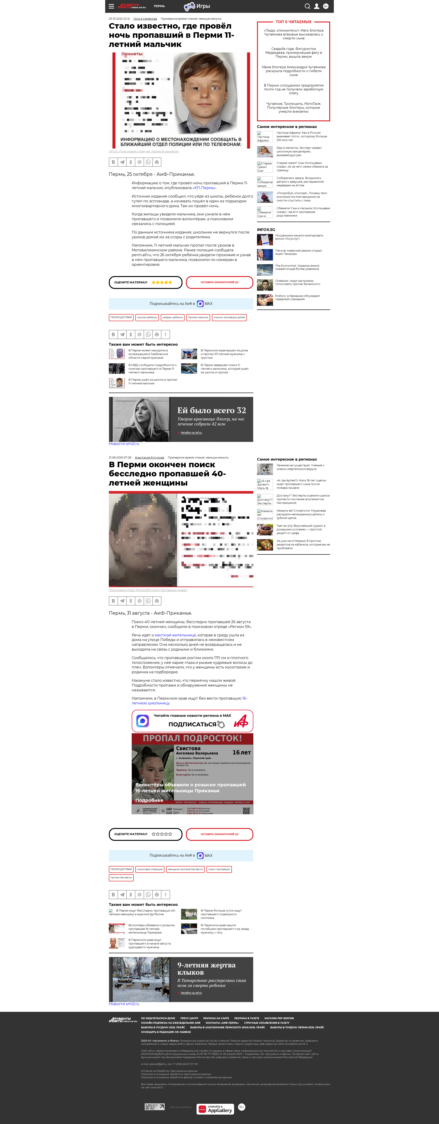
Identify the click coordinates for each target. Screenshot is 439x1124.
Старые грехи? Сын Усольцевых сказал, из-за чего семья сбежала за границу (302, 166)
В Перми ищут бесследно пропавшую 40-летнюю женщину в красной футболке (142, 912)
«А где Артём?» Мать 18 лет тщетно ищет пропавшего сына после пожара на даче (301, 484)
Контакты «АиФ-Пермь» (222, 1022)
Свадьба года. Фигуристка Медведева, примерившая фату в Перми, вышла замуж (293, 53)
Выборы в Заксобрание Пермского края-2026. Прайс (227, 1027)
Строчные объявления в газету (266, 1022)
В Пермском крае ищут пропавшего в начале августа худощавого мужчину (149, 943)
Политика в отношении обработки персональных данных (176, 1074)
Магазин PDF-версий (279, 1018)
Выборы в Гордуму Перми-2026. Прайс (297, 1027)
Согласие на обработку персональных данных (169, 1071)
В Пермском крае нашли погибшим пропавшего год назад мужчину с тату (225, 928)
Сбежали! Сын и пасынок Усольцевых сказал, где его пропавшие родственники (303, 211)
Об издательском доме (158, 1018)
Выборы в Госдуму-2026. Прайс (163, 1027)
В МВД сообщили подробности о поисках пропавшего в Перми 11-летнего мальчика (152, 368)
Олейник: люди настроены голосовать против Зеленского (297, 282)
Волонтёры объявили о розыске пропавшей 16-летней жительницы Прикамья (190, 787)
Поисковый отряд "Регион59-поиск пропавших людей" (148, 590)
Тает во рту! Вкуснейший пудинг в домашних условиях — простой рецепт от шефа (301, 529)
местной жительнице (175, 635)
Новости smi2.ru (124, 444)
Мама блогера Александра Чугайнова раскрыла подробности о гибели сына (294, 71)
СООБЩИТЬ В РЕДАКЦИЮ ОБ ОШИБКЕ (166, 1032)
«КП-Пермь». (205, 188)
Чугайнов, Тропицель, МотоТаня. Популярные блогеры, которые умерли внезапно (293, 108)
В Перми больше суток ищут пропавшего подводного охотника (221, 914)
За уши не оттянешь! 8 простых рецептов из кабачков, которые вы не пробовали (303, 544)
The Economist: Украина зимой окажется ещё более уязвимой (297, 267)
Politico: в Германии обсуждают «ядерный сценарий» (297, 297)
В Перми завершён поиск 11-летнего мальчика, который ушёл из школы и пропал (225, 368)
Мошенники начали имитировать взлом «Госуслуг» (299, 237)
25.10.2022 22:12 (119, 18)
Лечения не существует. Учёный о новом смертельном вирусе (300, 467)
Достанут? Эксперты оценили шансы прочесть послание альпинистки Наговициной (303, 499)
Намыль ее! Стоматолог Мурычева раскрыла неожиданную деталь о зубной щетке (301, 514)
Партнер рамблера (180, 1107)
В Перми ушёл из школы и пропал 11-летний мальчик (152, 381)
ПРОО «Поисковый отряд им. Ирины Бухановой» (144, 151)
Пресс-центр (189, 1018)
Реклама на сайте (216, 1018)
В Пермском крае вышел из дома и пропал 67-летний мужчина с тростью (224, 354)
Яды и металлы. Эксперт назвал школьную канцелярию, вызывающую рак (299, 151)
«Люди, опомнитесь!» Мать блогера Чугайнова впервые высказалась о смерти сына (294, 34)
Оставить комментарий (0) (219, 282)
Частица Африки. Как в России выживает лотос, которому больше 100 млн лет (302, 136)
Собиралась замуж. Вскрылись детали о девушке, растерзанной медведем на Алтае (300, 181)
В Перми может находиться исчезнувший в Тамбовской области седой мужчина (148, 354)
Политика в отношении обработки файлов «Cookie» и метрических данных (186, 1077)
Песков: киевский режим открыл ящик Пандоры (298, 252)
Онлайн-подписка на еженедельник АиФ (171, 1022)
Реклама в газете (246, 1018)
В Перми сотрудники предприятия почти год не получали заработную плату (294, 89)
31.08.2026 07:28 (120, 457)
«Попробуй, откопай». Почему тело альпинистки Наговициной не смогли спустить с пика (302, 196)
